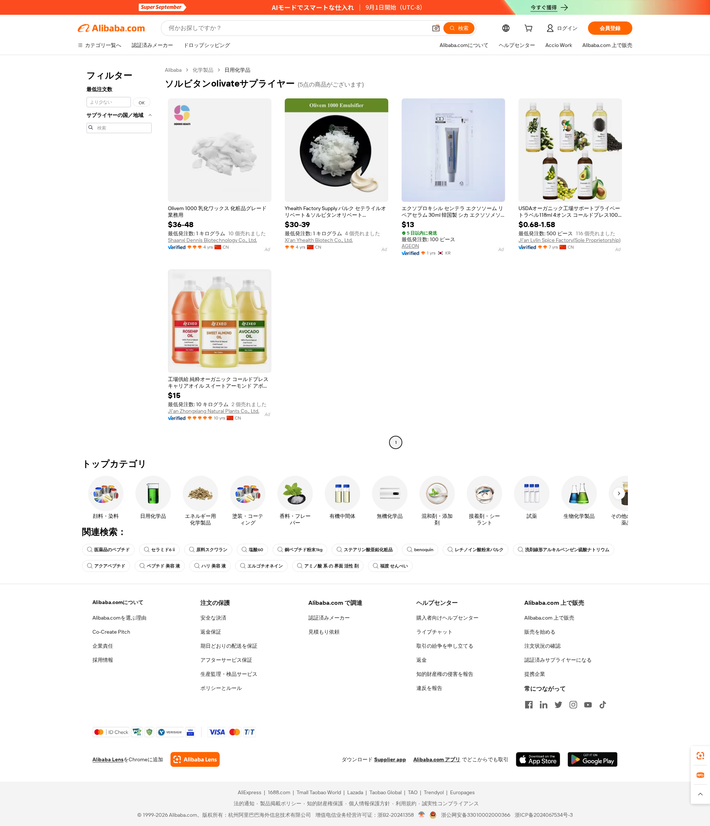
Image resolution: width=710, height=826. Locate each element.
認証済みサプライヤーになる (558, 660)
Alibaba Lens (108, 759)
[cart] (529, 29)
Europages (462, 792)
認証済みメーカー (329, 618)
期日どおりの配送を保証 (228, 646)
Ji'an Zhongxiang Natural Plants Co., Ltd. (213, 411)
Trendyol (434, 792)
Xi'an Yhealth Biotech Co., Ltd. (319, 240)
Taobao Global (385, 792)
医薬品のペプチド (112, 549)
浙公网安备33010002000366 (475, 815)
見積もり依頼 (323, 632)
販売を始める (539, 632)
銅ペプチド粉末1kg (303, 549)
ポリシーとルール (221, 688)
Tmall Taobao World (319, 792)
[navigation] (119, 257)
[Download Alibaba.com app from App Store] (538, 759)
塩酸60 (256, 549)
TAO (412, 792)
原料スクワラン (211, 549)
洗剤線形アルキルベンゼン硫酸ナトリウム (567, 549)
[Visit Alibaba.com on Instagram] (573, 704)
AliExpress (249, 792)
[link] (700, 755)
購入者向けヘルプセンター (447, 618)
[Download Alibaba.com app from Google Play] (593, 759)
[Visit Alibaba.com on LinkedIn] (543, 704)
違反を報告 (429, 688)
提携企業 (534, 674)
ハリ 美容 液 (214, 566)
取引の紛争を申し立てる (444, 646)
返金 (421, 660)
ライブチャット (434, 632)
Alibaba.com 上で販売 (549, 618)
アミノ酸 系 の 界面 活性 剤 (331, 566)
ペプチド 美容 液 (163, 566)
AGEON (410, 246)
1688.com (279, 792)
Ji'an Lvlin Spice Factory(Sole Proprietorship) (569, 240)
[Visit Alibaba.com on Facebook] (528, 704)
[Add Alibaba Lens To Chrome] (195, 759)
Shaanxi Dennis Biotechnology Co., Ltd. (212, 240)
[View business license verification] (421, 815)
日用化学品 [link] (237, 70)
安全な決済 (213, 618)
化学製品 (203, 70)
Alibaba (173, 70)
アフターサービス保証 (226, 660)
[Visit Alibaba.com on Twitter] (558, 704)
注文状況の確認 (542, 646)
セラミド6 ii (163, 549)
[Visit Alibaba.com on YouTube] (588, 704)
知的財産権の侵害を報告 (444, 674)
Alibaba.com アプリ (436, 759)
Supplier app (390, 759)
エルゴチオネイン (265, 566)
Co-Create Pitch (111, 632)
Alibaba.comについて (117, 602)
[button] (436, 28)
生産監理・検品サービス (228, 674)
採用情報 (102, 660)
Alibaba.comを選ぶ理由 (119, 618)
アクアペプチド (109, 566)
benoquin (423, 549)
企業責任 (102, 646)
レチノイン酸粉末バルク (479, 549)
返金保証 (210, 632)
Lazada (355, 792)
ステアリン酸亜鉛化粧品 (368, 549)
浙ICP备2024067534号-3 (544, 815)
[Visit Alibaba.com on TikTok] (602, 704)
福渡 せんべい (394, 566)
